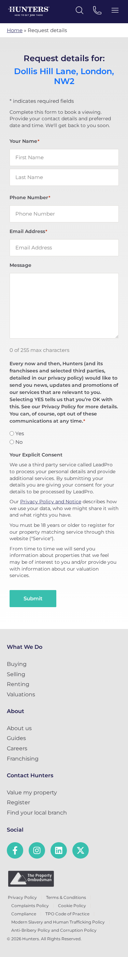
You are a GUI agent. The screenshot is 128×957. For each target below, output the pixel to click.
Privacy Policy (22, 897)
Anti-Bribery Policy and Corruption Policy (54, 930)
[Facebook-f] (15, 850)
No (19, 442)
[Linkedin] (59, 850)
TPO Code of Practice (67, 913)
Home (15, 30)
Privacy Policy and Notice (50, 501)
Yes (19, 433)
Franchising (23, 758)
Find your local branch (37, 812)
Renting (18, 684)
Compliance (23, 913)
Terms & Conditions (66, 897)
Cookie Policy (72, 905)
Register (18, 802)
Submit (33, 598)
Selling (16, 674)
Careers (17, 748)
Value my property (32, 792)
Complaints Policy (30, 905)
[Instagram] (37, 850)
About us (19, 728)
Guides (16, 738)
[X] (80, 850)
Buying (17, 664)
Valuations (21, 694)
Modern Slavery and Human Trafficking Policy (58, 922)
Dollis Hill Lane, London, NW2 (64, 76)
